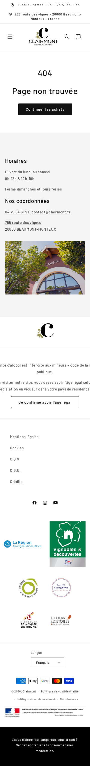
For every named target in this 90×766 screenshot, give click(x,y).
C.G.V (14, 459)
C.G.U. (15, 470)
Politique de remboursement (36, 699)
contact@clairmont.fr (51, 212)
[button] (10, 36)
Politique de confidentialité (60, 691)
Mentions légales (24, 437)
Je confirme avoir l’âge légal (45, 402)
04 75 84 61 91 (17, 212)
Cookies (17, 448)
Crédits (16, 481)
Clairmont (29, 691)
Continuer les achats (45, 109)
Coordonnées (69, 699)
